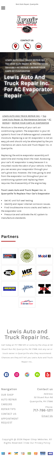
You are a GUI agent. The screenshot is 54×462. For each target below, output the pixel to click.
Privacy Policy (42, 442)
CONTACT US (8, 413)
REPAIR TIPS (8, 409)
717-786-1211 (20, 345)
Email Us (47, 416)
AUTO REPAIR (9, 399)
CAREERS (6, 404)
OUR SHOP (7, 394)
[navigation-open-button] (3, 8)
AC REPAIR (22, 67)
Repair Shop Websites (35, 439)
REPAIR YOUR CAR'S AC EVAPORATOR (30, 123)
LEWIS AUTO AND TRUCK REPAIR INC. (25, 60)
